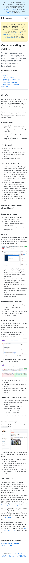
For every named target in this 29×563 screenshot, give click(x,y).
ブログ (16, 556)
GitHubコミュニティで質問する (11, 543)
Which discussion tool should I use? (10, 79)
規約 (15, 553)
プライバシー (21, 553)
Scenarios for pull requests (10, 82)
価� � (24, 555)
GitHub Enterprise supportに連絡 (11, 37)
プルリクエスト (7, 75)
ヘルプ (13, 555)
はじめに (3, 72)
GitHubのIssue (6, 74)
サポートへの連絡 (7, 545)
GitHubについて (23, 556)
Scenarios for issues (8, 80)
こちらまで (10, 12)
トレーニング (11, 556)
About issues (16, 503)
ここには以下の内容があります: (9, 70)
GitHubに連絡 (19, 555)
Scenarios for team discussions (11, 84)
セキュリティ (4, 555)
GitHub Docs (8, 18)
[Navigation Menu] (26, 18)
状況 (9, 555)
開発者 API (4, 556)
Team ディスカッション (9, 77)
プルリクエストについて (8, 517)
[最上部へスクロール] (25, 559)
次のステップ (4, 86)
